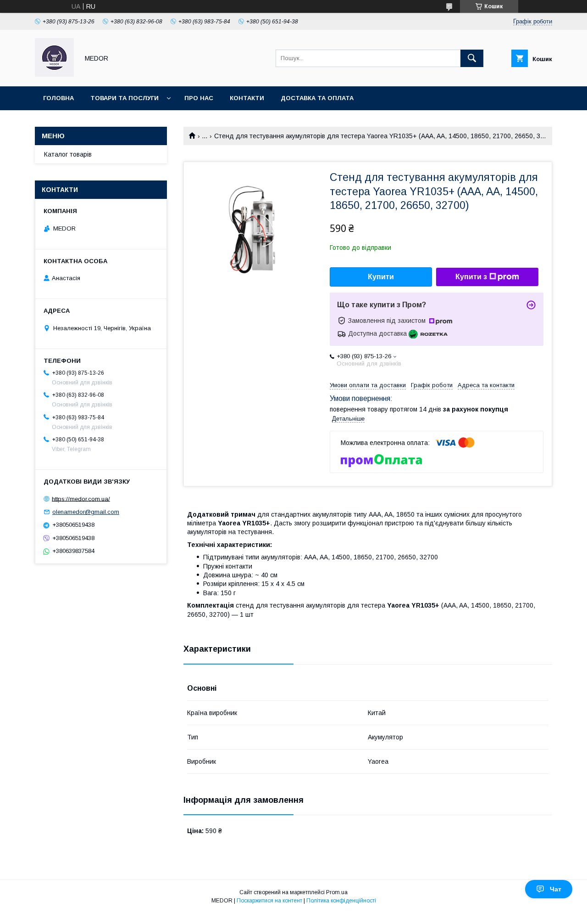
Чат (555, 889)
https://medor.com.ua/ (81, 498)
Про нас (198, 98)
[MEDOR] (54, 74)
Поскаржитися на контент (269, 900)
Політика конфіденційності (341, 900)
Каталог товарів (68, 154)
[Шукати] (471, 58)
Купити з (471, 277)
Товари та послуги (124, 98)
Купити (381, 277)
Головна (58, 98)
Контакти (247, 98)
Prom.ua (337, 892)
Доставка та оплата (317, 98)
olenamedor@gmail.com (85, 511)
